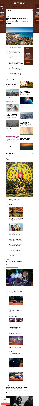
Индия (21, 55)
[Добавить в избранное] (32, 18)
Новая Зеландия (19, 51)
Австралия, (16, 51)
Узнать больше (6, 402)
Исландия (12, 52)
